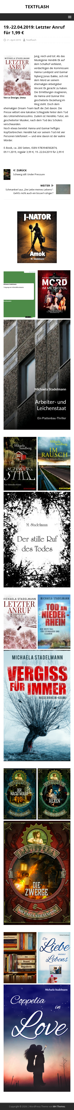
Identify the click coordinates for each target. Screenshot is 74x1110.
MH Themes (59, 1106)
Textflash (31, 40)
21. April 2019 (14, 40)
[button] (69, 16)
